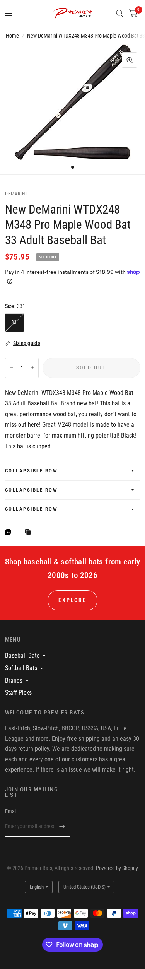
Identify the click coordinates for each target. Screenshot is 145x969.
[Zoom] (129, 60)
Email (11, 811)
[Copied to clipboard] (30, 532)
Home (12, 35)
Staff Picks (18, 692)
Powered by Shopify (117, 868)
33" (15, 322)
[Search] (119, 13)
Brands (13, 680)
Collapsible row (31, 470)
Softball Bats (21, 668)
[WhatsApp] (10, 532)
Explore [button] (72, 600)
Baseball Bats (22, 655)
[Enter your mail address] (62, 827)
